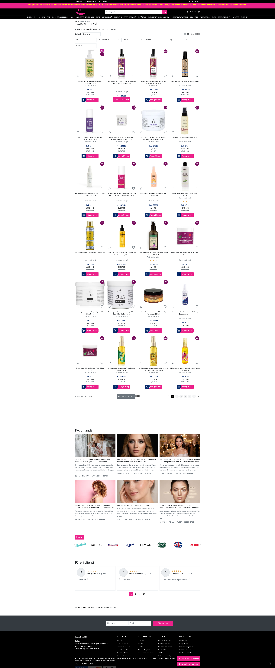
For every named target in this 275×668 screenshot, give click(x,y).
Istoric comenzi (185, 650)
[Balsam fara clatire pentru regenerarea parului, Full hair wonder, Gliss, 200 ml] (122, 64)
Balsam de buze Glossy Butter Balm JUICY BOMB (171, 4)
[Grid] (188, 34)
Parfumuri (31, 17)
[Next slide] (200, 545)
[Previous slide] (75, 545)
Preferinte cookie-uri (84, 664)
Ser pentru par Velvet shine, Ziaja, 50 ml (185, 137)
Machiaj (41, 17)
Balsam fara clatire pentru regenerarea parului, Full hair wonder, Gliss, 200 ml (122, 82)
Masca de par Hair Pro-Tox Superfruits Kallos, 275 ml (185, 254)
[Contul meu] (195, 12)
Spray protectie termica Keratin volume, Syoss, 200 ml (185, 82)
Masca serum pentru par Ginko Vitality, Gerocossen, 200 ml (90, 82)
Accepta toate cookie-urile (189, 658)
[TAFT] (96, 549)
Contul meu (183, 641)
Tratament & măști (90, 85)
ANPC (160, 653)
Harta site (162, 650)
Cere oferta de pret (122, 99)
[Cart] (198, 12)
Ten (48, 17)
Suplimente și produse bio (158, 17)
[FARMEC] (145, 549)
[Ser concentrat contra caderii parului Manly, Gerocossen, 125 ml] (185, 295)
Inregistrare (183, 644)
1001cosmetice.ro (84, 607)
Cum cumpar (142, 641)
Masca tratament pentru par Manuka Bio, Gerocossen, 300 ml (153, 313)
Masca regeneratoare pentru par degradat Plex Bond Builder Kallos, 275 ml (122, 313)
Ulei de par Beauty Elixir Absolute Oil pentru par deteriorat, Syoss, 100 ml (121, 254)
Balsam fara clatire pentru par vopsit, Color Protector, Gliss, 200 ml (153, 82)
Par (84, 519)
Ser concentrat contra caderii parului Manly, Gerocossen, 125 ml (185, 313)
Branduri (79, 537)
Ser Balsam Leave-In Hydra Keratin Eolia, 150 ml (90, 253)
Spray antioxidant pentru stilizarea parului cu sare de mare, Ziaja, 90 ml (90, 195)
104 (137, 4)
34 (144, 594)
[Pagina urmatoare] (198, 396)
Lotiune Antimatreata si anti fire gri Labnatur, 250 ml (185, 195)
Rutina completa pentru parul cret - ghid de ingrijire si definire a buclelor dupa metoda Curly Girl (95, 507)
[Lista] (185, 34)
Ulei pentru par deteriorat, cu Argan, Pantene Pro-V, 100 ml (121, 369)
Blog (214, 17)
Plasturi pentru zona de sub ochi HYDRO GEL (78, 4)
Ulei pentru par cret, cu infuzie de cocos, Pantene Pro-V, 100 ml (185, 369)
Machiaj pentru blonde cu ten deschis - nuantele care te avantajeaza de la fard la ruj (136, 461)
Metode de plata (144, 650)
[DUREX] (129, 549)
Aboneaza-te (163, 623)
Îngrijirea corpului (60, 17)
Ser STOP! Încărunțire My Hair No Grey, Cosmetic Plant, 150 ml (90, 138)
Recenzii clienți (224, 17)
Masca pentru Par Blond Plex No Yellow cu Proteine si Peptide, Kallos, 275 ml (121, 138)
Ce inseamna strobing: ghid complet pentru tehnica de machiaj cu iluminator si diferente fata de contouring (180, 507)
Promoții (194, 17)
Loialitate (141, 644)
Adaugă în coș (92, 100)
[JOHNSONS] (113, 549)
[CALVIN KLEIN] (194, 549)
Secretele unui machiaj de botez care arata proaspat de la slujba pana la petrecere (92, 461)
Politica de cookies (158, 658)
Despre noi (121, 641)
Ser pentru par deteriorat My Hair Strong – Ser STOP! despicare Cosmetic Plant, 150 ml (122, 195)
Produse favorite (185, 653)
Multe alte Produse (199, 4)
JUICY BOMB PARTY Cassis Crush (111, 4)
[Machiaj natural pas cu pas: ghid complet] (137, 491)
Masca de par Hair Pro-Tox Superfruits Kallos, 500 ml (90, 369)
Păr (71, 17)
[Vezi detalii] (78, 76)
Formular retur (122, 644)
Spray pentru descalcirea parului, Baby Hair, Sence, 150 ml (153, 195)
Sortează (78, 34)
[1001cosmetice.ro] (86, 12)
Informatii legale (164, 641)
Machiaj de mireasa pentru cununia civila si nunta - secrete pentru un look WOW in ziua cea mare (180, 461)
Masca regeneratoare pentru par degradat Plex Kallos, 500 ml (90, 313)
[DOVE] (162, 549)
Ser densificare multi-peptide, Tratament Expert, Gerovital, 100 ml (153, 254)
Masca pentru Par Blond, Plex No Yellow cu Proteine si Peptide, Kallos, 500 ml (153, 138)
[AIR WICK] (80, 549)
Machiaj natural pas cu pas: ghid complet (133, 505)
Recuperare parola (186, 647)
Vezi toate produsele (125, 396)
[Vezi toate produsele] (192, 34)
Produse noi (205, 17)
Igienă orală (107, 17)
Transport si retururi (145, 653)
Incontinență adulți (179, 17)
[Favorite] (191, 12)
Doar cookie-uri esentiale (188, 664)
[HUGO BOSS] (178, 549)
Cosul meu (141, 647)
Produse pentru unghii (84, 17)
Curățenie (142, 17)
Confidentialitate (123, 650)
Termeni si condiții (124, 647)
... (139, 594)
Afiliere (236, 17)
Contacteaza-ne (164, 644)
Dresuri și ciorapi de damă (125, 17)
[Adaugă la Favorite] (101, 75)
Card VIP (244, 17)
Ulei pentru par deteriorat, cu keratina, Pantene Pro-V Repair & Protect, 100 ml (153, 369)
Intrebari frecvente (165, 647)
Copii (98, 17)
